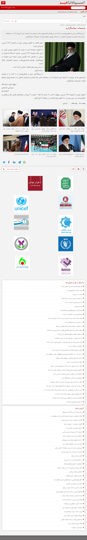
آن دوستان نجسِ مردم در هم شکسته (71, 298)
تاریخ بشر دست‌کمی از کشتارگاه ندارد (72, 378)
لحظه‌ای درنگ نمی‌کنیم (75, 472)
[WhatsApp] (24, 162)
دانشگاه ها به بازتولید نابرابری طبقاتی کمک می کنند (67, 374)
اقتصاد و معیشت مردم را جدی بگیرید (71, 420)
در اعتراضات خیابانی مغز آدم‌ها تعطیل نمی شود (69, 326)
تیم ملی (65, 103)
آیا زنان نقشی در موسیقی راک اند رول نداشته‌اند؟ (68, 338)
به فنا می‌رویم (78, 306)
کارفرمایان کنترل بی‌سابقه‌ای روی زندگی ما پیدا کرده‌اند (67, 398)
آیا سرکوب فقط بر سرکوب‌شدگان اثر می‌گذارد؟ (69, 334)
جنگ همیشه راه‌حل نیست (75, 523)
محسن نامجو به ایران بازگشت (73, 476)
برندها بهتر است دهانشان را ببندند (72, 314)
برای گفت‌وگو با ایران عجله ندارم (73, 516)
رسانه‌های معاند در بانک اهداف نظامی (71, 520)
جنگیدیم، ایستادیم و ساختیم (74, 484)
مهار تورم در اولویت (76, 527)
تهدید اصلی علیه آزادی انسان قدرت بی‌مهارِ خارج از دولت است (64, 342)
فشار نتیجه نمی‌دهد (76, 456)
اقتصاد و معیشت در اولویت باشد (73, 424)
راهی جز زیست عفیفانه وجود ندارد (72, 444)
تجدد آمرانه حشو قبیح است (74, 290)
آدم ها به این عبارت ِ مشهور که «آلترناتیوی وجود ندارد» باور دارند (64, 386)
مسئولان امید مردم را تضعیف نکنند (72, 436)
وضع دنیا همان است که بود (74, 362)
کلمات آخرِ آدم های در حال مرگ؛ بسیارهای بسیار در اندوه (66, 366)
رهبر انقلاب (74, 103)
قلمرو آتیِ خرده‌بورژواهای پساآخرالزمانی (71, 310)
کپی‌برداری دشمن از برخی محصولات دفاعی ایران (68, 448)
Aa (16, 21)
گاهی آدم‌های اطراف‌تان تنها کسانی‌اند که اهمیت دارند (67, 350)
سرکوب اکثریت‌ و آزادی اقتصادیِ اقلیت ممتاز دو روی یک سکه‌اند (64, 330)
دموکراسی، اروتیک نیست (75, 346)
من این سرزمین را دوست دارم (73, 302)
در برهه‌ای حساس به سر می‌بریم (73, 460)
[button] (3, 2)
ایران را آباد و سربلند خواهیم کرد (73, 512)
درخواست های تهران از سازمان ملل (72, 508)
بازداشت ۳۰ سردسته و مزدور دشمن (72, 432)
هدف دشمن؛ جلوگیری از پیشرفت (73, 504)
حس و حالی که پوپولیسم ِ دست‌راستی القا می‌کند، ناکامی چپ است (63, 390)
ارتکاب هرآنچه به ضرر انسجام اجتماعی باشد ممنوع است (66, 416)
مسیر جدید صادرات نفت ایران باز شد (71, 452)
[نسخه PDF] (83, 169)
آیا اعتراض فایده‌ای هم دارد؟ (74, 402)
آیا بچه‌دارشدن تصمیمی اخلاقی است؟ (71, 286)
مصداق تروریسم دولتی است (74, 428)
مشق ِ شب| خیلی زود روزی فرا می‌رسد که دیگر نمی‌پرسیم (66, 382)
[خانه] (72, 4)
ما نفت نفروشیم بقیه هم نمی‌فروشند (72, 440)
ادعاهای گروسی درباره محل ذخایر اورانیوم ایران (69, 492)
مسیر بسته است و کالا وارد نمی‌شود (72, 412)
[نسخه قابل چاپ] (78, 169)
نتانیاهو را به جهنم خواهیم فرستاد (73, 464)
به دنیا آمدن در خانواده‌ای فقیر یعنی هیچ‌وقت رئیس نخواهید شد (64, 354)
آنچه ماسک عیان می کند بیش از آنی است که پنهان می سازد (65, 318)
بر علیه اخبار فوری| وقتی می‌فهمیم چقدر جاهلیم (69, 358)
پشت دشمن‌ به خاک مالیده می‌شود (72, 488)
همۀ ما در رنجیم (77, 294)
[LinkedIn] (14, 162)
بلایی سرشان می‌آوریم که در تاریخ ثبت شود (69, 468)
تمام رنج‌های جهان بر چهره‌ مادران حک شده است (68, 394)
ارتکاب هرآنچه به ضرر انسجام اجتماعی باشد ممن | (64, 12)
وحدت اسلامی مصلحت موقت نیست (72, 496)
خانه (84, 16)
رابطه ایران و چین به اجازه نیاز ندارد (72, 500)
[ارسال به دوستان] (72, 169)
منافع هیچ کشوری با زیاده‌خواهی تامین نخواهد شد (68, 480)
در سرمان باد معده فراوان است (73, 322)
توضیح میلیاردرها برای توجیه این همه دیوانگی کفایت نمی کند (65, 370)
